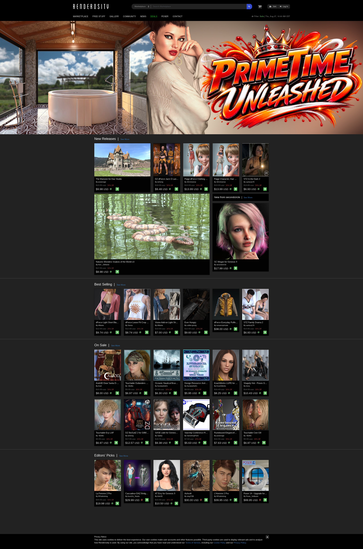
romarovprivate (222, 325)
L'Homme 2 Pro (221, 493)
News (143, 16)
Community (129, 16)
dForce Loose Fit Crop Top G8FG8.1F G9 (144, 322)
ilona (248, 386)
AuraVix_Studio (134, 496)
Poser (164, 16)
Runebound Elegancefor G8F (227, 432)
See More (125, 139)
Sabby (159, 436)
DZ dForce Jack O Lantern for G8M (171, 179)
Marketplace (80, 16)
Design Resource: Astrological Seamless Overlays (207, 383)
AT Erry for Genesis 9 (165, 493)
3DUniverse (191, 182)
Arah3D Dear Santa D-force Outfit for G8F (115, 383)
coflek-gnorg (192, 325)
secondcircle (221, 265)
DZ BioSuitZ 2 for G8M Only (138, 432)
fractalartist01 (162, 386)
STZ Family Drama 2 (253, 322)
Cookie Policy (220, 542)
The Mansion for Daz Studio (109, 179)
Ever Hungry (190, 322)
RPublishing (103, 496)
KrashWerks (221, 386)
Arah (100, 386)
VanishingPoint (193, 436)
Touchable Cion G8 (252, 432)
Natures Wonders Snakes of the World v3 (115, 262)
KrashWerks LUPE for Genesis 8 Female (233, 383)
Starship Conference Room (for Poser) (202, 432)
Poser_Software (252, 496)
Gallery (114, 16)
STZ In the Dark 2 (252, 179)
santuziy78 (250, 182)
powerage (102, 182)
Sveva (130, 325)
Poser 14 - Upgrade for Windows (259, 493)
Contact (178, 16)
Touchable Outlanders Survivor (139, 383)
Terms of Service (192, 542)
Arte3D (160, 496)
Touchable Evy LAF (105, 432)
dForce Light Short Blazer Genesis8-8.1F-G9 (116, 322)
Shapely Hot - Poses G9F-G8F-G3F (260, 383)
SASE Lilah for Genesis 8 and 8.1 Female (174, 432)
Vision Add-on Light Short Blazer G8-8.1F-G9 (176, 322)
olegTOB (190, 496)
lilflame (101, 325)
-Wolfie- (131, 386)
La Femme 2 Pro (103, 493)
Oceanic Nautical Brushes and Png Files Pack (176, 383)
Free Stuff (98, 16)
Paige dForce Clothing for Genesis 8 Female (204, 179)
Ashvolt (187, 493)
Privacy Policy (240, 542)
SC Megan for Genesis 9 (225, 262)
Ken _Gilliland (103, 265)
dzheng (160, 182)
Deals (153, 16)
